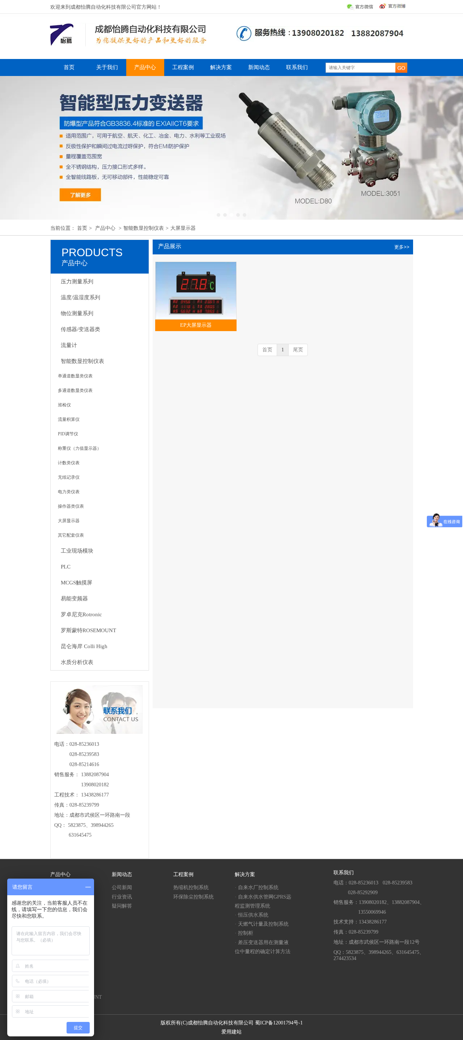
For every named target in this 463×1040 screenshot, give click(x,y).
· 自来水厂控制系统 (257, 887)
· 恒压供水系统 (251, 915)
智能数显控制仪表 (143, 228)
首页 (82, 228)
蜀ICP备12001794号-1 (279, 1023)
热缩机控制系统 (191, 887)
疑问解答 (122, 906)
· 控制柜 (244, 933)
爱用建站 (231, 1032)
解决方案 (245, 874)
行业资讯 (122, 897)
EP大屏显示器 (196, 325)
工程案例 (183, 874)
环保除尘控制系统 (193, 897)
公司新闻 (122, 887)
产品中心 (105, 228)
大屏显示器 (183, 228)
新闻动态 (122, 874)
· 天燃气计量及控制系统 (262, 924)
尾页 (298, 349)
